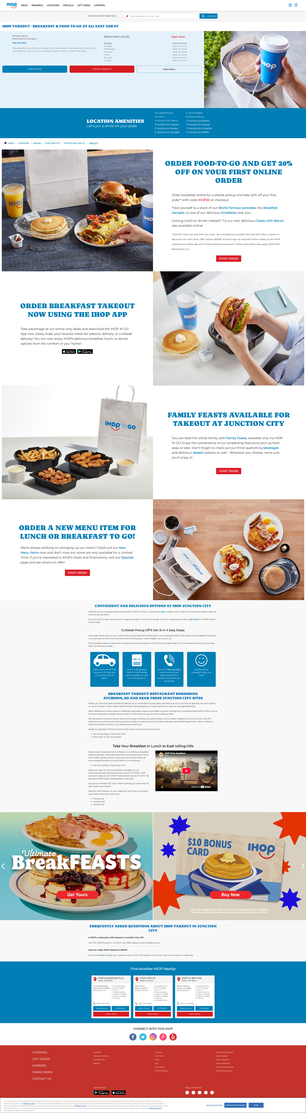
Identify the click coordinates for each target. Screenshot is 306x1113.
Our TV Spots (160, 1067)
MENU (24, 5)
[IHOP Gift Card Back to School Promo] (229, 866)
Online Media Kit (222, 1060)
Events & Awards (161, 1071)
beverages (271, 448)
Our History (159, 1056)
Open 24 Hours (146, 980)
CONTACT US (41, 1078)
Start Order (228, 258)
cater (162, 612)
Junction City (52, 143)
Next (303, 866)
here (102, 955)
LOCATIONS (53, 5)
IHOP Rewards (99, 1060)
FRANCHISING (42, 1072)
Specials (127, 557)
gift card (194, 619)
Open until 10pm (105, 980)
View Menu (169, 69)
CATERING (99, 5)
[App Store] (118, 1092)
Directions (35, 69)
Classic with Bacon (269, 220)
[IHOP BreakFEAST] (76, 866)
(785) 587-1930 (102, 1003)
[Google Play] (101, 1092)
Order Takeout (101, 69)
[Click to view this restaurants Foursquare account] (163, 1037)
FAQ (156, 1063)
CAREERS (39, 1065)
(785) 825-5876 (145, 1003)
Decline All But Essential (235, 1105)
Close (256, 1105)
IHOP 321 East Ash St (74, 143)
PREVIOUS (3, 866)
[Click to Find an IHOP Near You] (127, 16)
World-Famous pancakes (237, 208)
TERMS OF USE (28, 1104)
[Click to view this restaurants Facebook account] (133, 1037)
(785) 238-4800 (174, 669)
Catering (120, 1008)
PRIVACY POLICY (155, 1108)
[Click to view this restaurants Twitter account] (143, 1037)
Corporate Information (224, 1052)
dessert (198, 452)
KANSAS (37, 143)
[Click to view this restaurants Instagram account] (153, 1037)
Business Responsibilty (225, 1067)
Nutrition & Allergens (224, 1071)
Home (11, 143)
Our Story (158, 1052)
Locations (24, 143)
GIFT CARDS (83, 5)
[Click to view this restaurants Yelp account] (173, 1037)
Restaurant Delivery (101, 1056)
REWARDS (37, 5)
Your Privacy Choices (214, 1105)
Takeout (93, 143)
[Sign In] (290, 5)
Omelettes (228, 212)
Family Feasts (236, 438)
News (157, 1060)
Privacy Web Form (223, 1063)
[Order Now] (296, 5)
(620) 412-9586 (187, 1003)
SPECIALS (68, 5)
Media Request (222, 1056)
